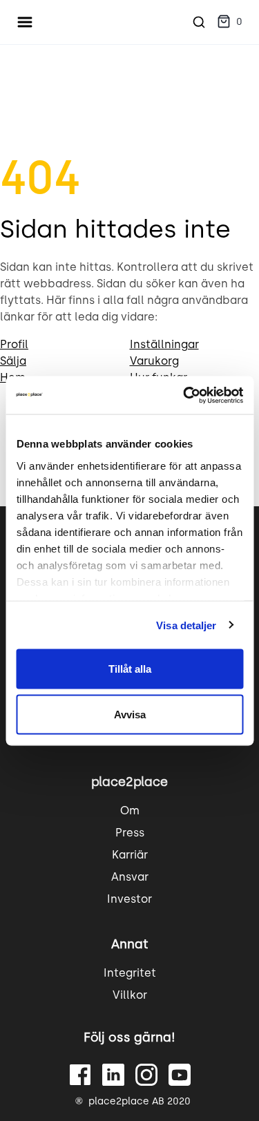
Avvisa (130, 714)
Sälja (13, 360)
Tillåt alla (129, 669)
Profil (14, 344)
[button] (229, 22)
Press (129, 832)
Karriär (130, 854)
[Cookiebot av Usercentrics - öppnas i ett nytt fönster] (184, 395)
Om (130, 810)
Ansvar (129, 876)
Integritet (130, 972)
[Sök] (199, 22)
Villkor (130, 995)
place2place (129, 781)
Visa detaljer (186, 625)
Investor (129, 899)
